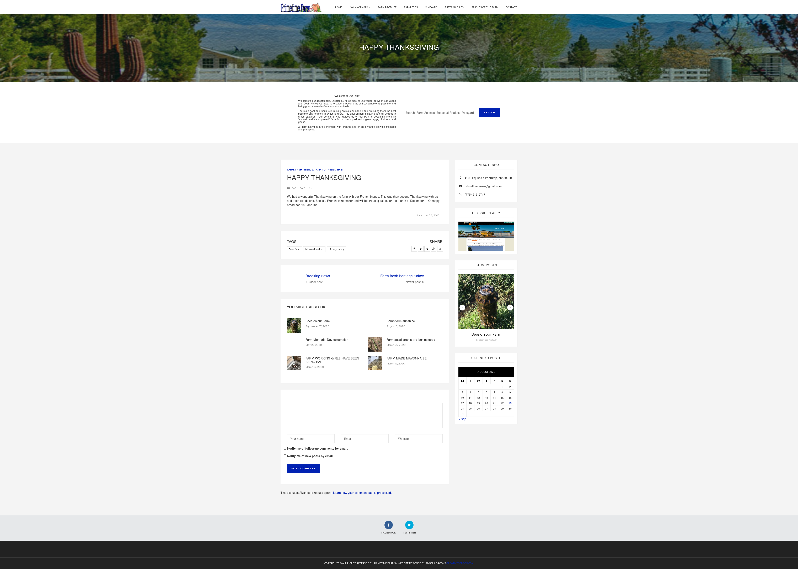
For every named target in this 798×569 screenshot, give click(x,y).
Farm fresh (294, 249)
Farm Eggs (411, 7)
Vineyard (431, 7)
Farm (290, 169)
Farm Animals (359, 7)
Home (338, 7)
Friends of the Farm (485, 7)
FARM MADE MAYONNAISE (407, 358)
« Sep (462, 419)
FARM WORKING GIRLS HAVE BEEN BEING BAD (332, 360)
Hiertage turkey (336, 249)
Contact (511, 7)
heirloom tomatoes (314, 249)
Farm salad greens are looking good (411, 339)
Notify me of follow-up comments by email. (317, 448)
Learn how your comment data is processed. (362, 493)
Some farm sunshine (401, 321)
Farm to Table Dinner (328, 169)
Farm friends (304, 169)
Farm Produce (387, 7)
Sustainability (454, 7)
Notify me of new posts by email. (310, 456)
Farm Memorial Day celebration (326, 339)
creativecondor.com (459, 563)
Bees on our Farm (317, 321)
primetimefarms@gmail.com (483, 186)
